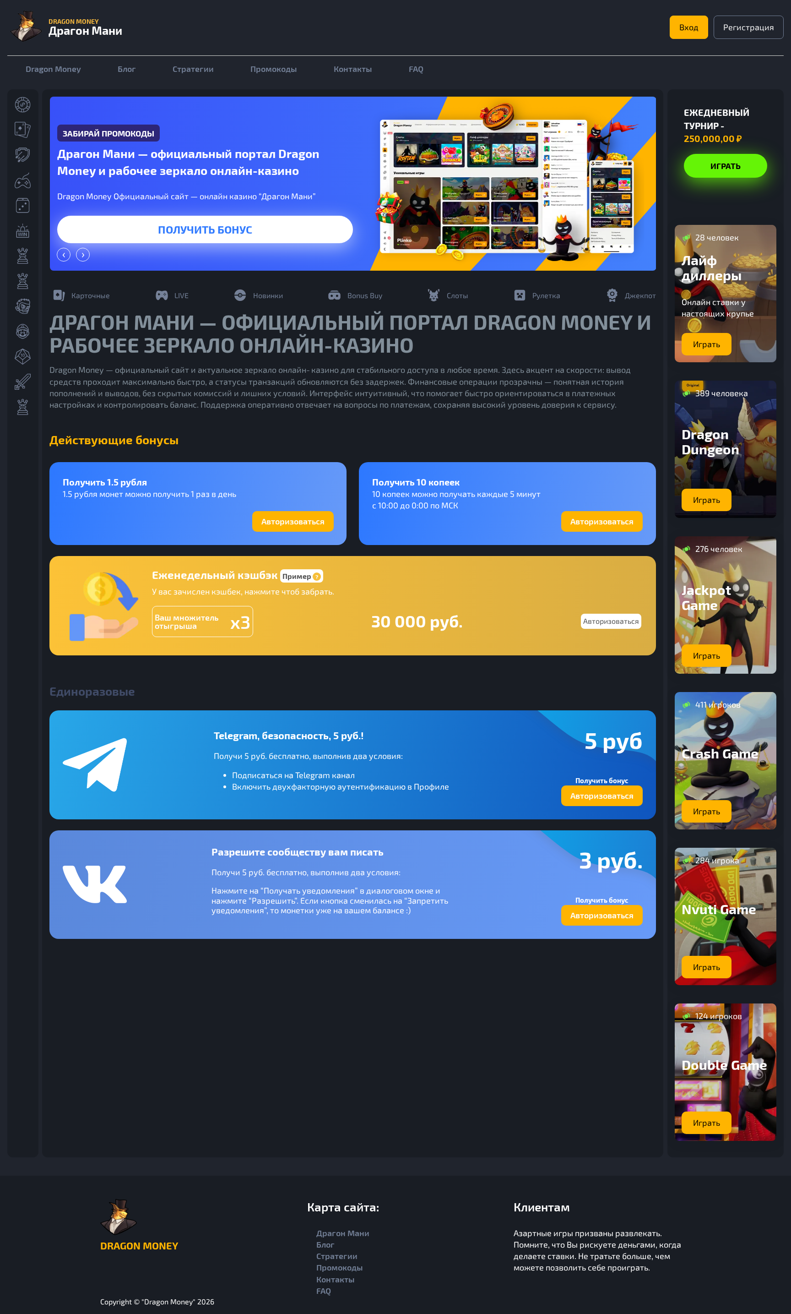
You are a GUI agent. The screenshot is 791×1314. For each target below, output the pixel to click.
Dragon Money (53, 69)
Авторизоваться (293, 521)
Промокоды (273, 69)
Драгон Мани (342, 1233)
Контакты (353, 69)
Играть (205, 229)
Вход (689, 27)
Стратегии (193, 69)
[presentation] (63, 255)
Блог (127, 69)
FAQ (416, 69)
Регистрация (748, 27)
